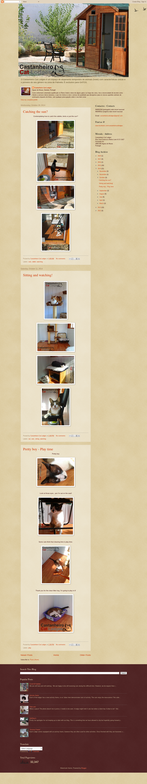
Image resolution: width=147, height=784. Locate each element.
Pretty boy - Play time (38, 449)
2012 (99, 210)
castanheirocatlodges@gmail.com (111, 116)
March (101, 203)
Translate (36, 751)
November (103, 174)
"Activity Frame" (35, 729)
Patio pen (33, 707)
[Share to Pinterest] (79, 259)
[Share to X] (74, 259)
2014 (99, 168)
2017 (99, 159)
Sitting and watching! (37, 275)
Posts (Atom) (34, 660)
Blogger (83, 768)
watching (40, 262)
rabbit (34, 262)
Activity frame (34, 695)
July (101, 197)
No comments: (61, 258)
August (102, 194)
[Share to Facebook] (77, 259)
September (103, 190)
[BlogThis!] (72, 259)
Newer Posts (26, 655)
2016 (99, 162)
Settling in (33, 718)
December (103, 171)
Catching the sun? (35, 111)
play (29, 648)
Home (56, 655)
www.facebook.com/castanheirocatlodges (109, 125)
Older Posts (85, 655)
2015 (99, 165)
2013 (99, 207)
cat (29, 439)
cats (29, 262)
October (102, 177)
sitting (37, 439)
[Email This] (70, 259)
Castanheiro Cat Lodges (42, 88)
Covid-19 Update (35, 684)
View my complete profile (29, 100)
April (101, 200)
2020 (99, 156)
